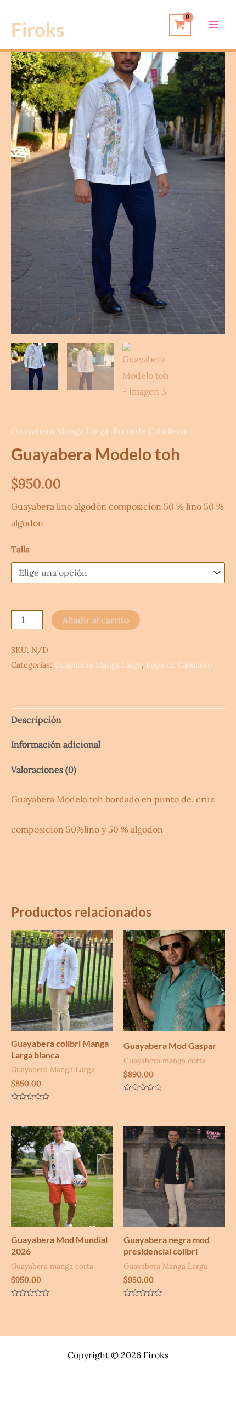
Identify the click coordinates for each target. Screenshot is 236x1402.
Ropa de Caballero (149, 430)
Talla (20, 549)
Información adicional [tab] (55, 744)
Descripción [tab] (36, 719)
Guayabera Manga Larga (60, 430)
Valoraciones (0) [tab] (43, 769)
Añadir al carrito (96, 619)
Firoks (37, 29)
